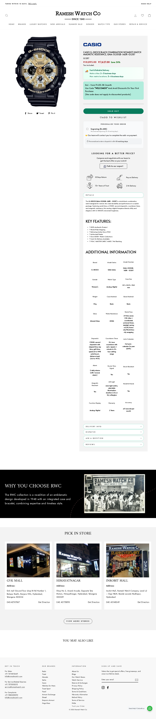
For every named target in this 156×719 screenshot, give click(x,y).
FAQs (74, 703)
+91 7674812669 (11, 674)
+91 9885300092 (11, 695)
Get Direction (44, 602)
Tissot (44, 674)
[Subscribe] (136, 679)
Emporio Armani (48, 700)
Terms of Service (78, 700)
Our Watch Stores (78, 677)
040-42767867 (13, 602)
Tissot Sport (46, 688)
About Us (75, 671)
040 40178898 (63, 602)
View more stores (78, 621)
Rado (44, 671)
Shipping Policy (78, 688)
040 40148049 (113, 602)
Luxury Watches (38, 24)
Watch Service (77, 680)
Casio (44, 683)
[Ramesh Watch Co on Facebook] (107, 687)
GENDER (90, 24)
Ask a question (94, 438)
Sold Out (113, 111)
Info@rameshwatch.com (13, 676)
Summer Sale (76, 24)
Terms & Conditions (79, 691)
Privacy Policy (77, 685)
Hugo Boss (46, 703)
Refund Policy (77, 697)
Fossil (44, 691)
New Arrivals (57, 24)
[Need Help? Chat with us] (149, 708)
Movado (45, 677)
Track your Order (78, 706)
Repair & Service (138, 24)
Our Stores (120, 24)
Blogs (74, 674)
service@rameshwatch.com (15, 687)
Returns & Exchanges (80, 683)
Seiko (44, 680)
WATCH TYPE (104, 24)
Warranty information (80, 694)
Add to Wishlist (114, 117)
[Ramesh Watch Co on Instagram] (103, 687)
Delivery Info (94, 426)
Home (12, 24)
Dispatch (91, 432)
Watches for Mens (48, 685)
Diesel (44, 697)
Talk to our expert (114, 166)
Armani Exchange (48, 694)
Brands (22, 24)
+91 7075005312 (11, 684)
